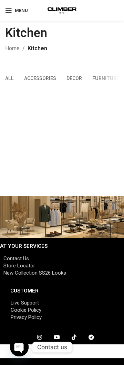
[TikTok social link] (74, 337)
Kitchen (37, 48)
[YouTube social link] (57, 337)
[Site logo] (62, 10)
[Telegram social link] (91, 337)
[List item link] (62, 258)
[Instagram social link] (39, 337)
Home (12, 48)
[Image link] (62, 216)
